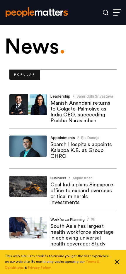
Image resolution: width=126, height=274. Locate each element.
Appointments (62, 138)
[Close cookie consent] (117, 262)
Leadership (60, 96)
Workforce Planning (67, 219)
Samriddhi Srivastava (94, 96)
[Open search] (105, 12)
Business (58, 178)
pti (93, 219)
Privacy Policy (39, 267)
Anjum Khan (82, 178)
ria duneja (90, 138)
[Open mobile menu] (117, 12)
